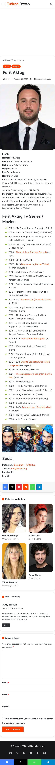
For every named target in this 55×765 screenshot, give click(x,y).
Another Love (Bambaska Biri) (36, 407)
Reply (6, 625)
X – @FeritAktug (19, 468)
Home (7, 60)
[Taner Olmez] (41, 557)
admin (7, 79)
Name (5, 682)
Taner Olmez (35, 575)
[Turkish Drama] (18, 4)
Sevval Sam (34, 535)
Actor (22, 60)
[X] (12, 487)
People (15, 60)
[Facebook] (5, 487)
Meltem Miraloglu (10, 535)
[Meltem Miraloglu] (14, 518)
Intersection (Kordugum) (33, 338)
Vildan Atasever (9, 582)
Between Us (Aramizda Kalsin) (36, 299)
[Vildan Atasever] (14, 561)
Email (5, 695)
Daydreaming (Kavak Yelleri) (35, 264)
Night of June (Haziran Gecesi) (31, 252)
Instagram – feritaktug (24, 465)
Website (6, 707)
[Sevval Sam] (41, 518)
